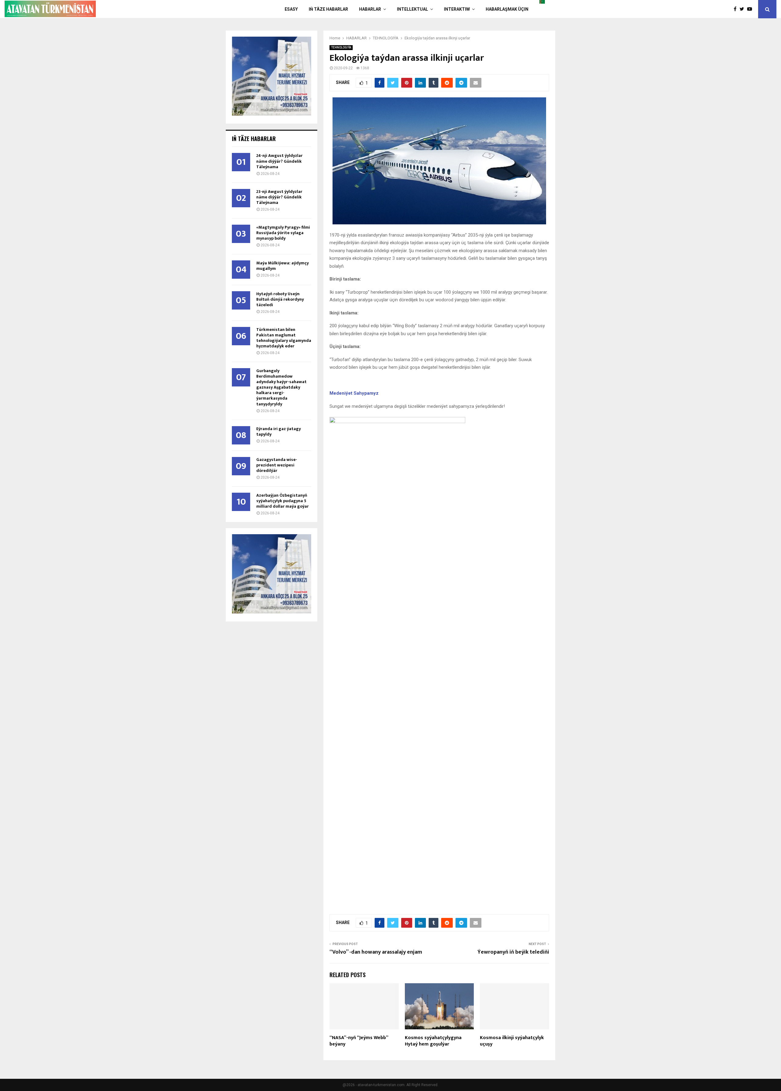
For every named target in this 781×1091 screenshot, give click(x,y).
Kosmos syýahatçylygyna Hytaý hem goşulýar (433, 1041)
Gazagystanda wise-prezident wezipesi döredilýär (276, 465)
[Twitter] (743, 9)
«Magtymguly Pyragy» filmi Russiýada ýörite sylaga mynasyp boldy (283, 233)
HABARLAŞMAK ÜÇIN (507, 9)
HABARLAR (370, 9)
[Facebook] (737, 9)
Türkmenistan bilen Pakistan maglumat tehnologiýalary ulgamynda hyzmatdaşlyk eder (283, 338)
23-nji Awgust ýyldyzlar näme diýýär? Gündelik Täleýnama (279, 197)
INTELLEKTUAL (412, 9)
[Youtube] (751, 9)
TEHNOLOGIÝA (341, 47)
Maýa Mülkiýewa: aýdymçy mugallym (282, 265)
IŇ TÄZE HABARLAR (328, 9)
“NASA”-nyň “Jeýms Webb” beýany (358, 1041)
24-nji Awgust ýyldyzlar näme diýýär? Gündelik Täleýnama (279, 161)
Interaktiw (457, 9)
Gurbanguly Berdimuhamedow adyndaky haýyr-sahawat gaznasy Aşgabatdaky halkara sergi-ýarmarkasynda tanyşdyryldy (281, 387)
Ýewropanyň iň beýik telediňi (513, 952)
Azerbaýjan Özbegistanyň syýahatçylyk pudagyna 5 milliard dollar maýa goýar (282, 501)
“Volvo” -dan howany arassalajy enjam (375, 952)
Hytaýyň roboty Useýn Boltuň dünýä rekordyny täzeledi (280, 299)
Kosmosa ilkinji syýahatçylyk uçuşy (512, 1041)
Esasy (291, 9)
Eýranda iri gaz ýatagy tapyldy (278, 431)
